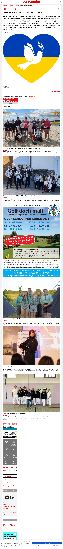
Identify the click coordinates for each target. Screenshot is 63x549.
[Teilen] (58, 9)
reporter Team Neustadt (8, 524)
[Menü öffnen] (1, 2)
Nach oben (7, 106)
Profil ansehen (57, 91)
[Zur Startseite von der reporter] (31, 1)
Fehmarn (5, 508)
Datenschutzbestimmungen (26, 541)
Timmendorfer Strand (9, 506)
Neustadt (11, 5)
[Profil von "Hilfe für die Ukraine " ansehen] (31, 63)
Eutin (4, 504)
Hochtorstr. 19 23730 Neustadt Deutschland (6, 88)
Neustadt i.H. (6, 503)
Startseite (5, 5)
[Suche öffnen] (61, 2)
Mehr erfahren (31, 96)
